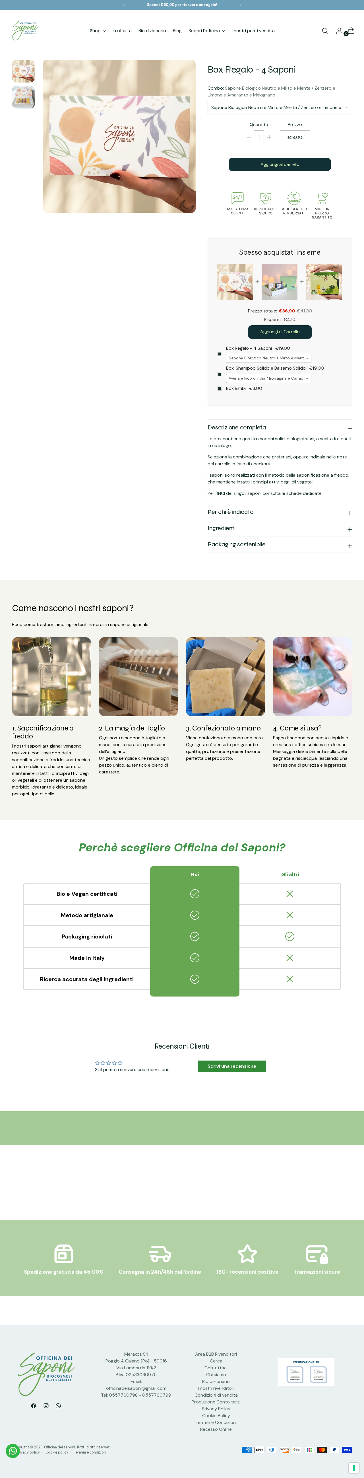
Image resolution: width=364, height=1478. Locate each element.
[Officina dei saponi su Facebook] (33, 1407)
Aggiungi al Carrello (280, 332)
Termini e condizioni (90, 1452)
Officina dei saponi (59, 1447)
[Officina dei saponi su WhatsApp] (58, 1407)
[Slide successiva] (347, 1188)
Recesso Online (216, 1429)
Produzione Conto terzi (216, 1402)
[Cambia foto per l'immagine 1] (23, 71)
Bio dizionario (216, 1381)
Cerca (216, 1361)
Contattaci (216, 1368)
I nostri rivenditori (216, 1388)
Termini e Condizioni (216, 1422)
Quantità (259, 124)
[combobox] (268, 358)
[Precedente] (123, 5)
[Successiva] (240, 5)
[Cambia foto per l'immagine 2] (23, 97)
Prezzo (295, 124)
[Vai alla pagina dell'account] (337, 30)
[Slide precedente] (334, 1189)
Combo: (271, 91)
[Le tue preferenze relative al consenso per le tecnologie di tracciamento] (354, 1468)
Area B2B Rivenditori (216, 1354)
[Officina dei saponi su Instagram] (46, 1407)
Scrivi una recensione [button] (232, 1066)
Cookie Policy (216, 1416)
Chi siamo (216, 1375)
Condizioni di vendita (216, 1395)
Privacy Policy (216, 1409)
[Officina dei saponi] (25, 30)
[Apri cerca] (325, 30)
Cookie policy (57, 1452)
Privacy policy (28, 1452)
